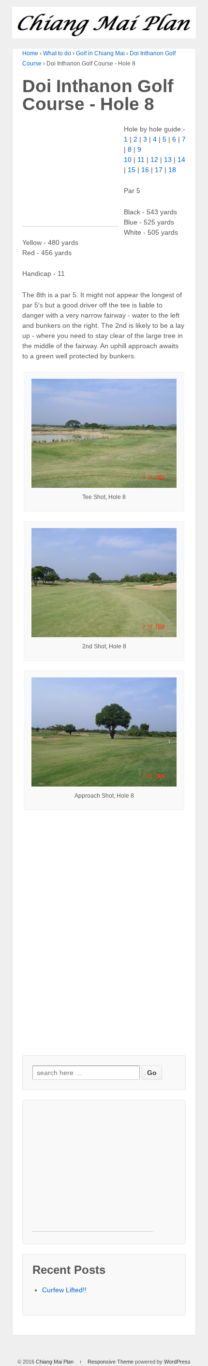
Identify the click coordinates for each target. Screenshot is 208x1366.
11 (141, 159)
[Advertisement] (70, 177)
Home (30, 53)
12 (154, 159)
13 (168, 159)
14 (181, 159)
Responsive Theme (111, 1362)
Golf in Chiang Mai (100, 53)
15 (131, 170)
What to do (57, 53)
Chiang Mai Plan (54, 1362)
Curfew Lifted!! (64, 1290)
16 (145, 170)
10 (128, 159)
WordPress (177, 1362)
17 (159, 170)
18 (172, 170)
